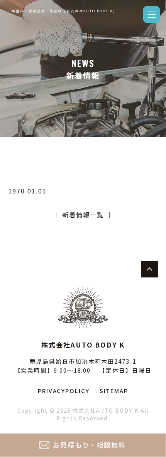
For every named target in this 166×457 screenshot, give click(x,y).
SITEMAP (114, 390)
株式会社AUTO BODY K (106, 410)
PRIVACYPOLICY (64, 390)
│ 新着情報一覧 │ (83, 214)
